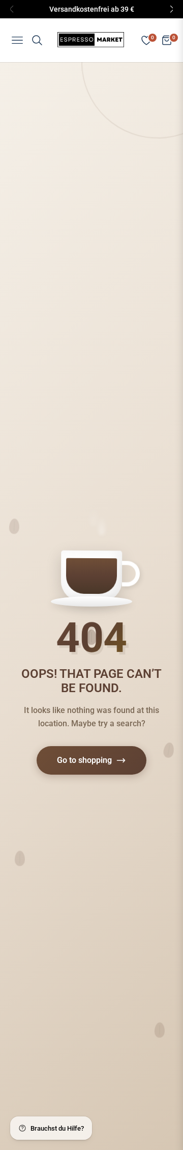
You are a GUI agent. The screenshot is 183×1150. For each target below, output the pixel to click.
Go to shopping (84, 760)
